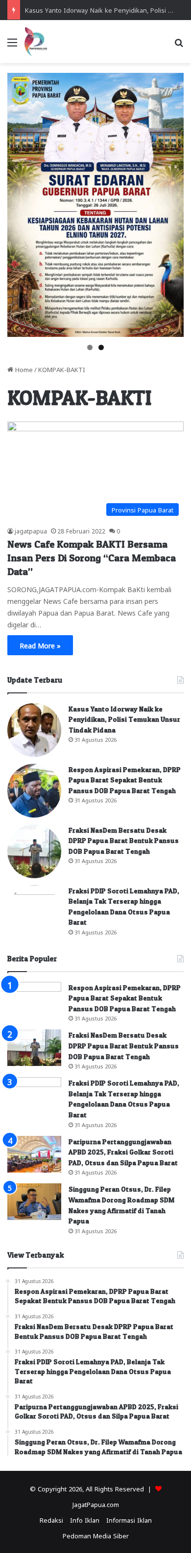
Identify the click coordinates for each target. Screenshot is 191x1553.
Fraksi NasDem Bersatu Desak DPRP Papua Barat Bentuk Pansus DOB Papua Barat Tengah (124, 840)
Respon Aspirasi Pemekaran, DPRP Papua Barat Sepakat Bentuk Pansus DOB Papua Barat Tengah (125, 780)
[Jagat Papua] (35, 41)
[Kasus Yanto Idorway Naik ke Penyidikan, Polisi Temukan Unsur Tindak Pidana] (34, 730)
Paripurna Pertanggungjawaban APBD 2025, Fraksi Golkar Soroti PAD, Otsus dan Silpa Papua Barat (123, 1152)
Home (23, 369)
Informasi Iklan (129, 1519)
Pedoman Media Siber (96, 1535)
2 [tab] (101, 347)
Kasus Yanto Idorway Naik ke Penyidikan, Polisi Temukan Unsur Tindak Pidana (124, 719)
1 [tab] (90, 347)
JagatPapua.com (95, 1504)
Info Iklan (84, 1519)
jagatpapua (31, 530)
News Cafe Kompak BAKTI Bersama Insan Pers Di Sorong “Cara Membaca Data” (91, 557)
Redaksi (51, 1519)
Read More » (40, 645)
